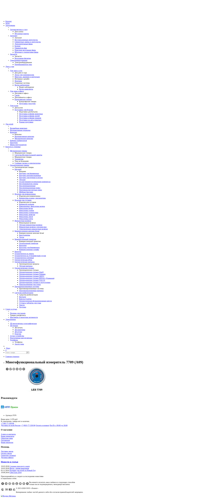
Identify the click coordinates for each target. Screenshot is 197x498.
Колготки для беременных (29, 247)
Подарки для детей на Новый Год (22, 470)
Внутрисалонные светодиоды (26, 40)
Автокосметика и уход (18, 29)
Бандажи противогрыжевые (30, 175)
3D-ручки (18, 332)
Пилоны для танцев (17, 313)
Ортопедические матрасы (25, 262)
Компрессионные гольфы (29, 249)
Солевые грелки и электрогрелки (28, 163)
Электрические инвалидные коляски (33, 229)
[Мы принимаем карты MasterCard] (10, 489)
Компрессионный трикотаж (25, 239)
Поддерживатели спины (28, 184)
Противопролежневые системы (27, 286)
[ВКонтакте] (6, 483)
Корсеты (18, 252)
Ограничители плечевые (24, 258)
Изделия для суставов (23, 200)
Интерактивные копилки (24, 136)
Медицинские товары (18, 151)
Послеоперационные (27, 186)
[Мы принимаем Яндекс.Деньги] (14, 489)
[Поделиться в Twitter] (20, 369)
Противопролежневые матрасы (31, 291)
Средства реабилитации (24, 293)
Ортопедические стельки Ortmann (32, 274)
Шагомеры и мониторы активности (24, 317)
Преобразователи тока (23, 64)
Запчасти (13, 54)
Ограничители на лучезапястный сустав (30, 256)
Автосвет (13, 36)
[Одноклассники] (10, 483)
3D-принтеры (20, 330)
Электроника (10, 319)
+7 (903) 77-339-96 (28, 425)
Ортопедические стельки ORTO (31, 276)
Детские (22, 180)
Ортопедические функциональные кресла (35, 301)
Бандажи (18, 169)
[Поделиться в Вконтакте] (17, 369)
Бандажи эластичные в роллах (31, 178)
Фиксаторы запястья (27, 215)
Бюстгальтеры (24, 235)
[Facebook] (2, 483)
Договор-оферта (7, 457)
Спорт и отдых (11, 309)
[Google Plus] (13, 483)
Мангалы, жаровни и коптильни (27, 77)
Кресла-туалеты (25, 299)
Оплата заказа (6, 453)
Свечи (17, 95)
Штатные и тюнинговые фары (26, 52)
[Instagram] (24, 483)
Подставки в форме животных (31, 114)
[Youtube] (17, 483)
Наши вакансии (7, 442)
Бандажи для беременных (29, 173)
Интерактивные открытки (20, 130)
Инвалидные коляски (23, 221)
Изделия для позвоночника (25, 194)
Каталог (8, 21)
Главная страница (12, 357)
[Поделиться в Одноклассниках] (13, 369)
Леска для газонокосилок (24, 75)
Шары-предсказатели (18, 145)
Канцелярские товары (23, 99)
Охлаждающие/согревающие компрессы (35, 182)
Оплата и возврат (42, 425)
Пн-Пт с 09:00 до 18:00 (58, 425)
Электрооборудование (18, 60)
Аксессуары (19, 344)
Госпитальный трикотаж (28, 243)
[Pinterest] (27, 483)
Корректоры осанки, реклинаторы (32, 198)
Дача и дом (9, 67)
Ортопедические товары (19, 165)
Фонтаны (18, 81)
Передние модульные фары (25, 50)
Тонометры (19, 159)
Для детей (9, 124)
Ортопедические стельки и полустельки (34, 282)
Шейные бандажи (26, 192)
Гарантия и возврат (8, 455)
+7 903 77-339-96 (7, 423)
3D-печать (14, 326)
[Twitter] (20, 483)
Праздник (14, 143)
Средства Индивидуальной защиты (28, 155)
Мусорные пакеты (22, 34)
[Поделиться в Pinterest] (23, 369)
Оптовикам (5, 440)
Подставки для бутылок (24, 110)
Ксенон (17, 46)
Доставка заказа (7, 451)
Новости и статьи (9, 462)
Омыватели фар (21, 48)
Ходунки (22, 307)
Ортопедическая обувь (23, 260)
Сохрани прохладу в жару (20, 466)
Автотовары (10, 25)
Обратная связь (7, 438)
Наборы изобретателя (18, 141)
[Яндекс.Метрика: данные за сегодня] (8, 496)
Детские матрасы (25, 266)
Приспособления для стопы (30, 284)
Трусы (21, 237)
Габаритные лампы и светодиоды (28, 42)
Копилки (13, 132)
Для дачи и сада (16, 71)
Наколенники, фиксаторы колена (32, 206)
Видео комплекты (26, 89)
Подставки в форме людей (29, 116)
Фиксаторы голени (26, 210)
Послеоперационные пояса (29, 188)
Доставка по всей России (11, 425)
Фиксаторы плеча (26, 219)
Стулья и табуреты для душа (30, 303)
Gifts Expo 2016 (16, 472)
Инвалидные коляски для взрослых (33, 227)
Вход (8, 348)
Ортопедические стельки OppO (31, 272)
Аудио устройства (17, 336)
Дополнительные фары (24, 44)
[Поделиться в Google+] (10, 369)
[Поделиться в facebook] (7, 369)
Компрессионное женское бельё (27, 231)
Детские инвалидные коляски (30, 225)
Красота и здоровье (13, 147)
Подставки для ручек (27, 104)
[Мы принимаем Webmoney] (3, 489)
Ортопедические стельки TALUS (32, 280)
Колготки (23, 245)
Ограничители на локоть (24, 254)
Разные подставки (26, 122)
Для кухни (14, 106)
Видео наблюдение (22, 85)
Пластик (18, 334)
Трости (22, 305)
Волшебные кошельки (18, 128)
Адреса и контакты (8, 434)
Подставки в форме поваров (30, 118)
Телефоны (14, 340)
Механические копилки (24, 138)
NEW (7, 23)
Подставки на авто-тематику (30, 120)
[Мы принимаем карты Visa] (6, 489)
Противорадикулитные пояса (30, 190)
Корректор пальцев (26, 204)
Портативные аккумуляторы (21, 338)
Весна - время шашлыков (19, 468)
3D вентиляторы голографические (23, 323)
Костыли (22, 297)
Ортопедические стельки (24, 268)
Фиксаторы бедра (26, 208)
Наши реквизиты (7, 436)
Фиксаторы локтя (26, 217)
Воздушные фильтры (23, 58)
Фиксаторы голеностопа (28, 212)
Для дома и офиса (17, 91)
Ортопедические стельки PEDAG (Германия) (36, 278)
